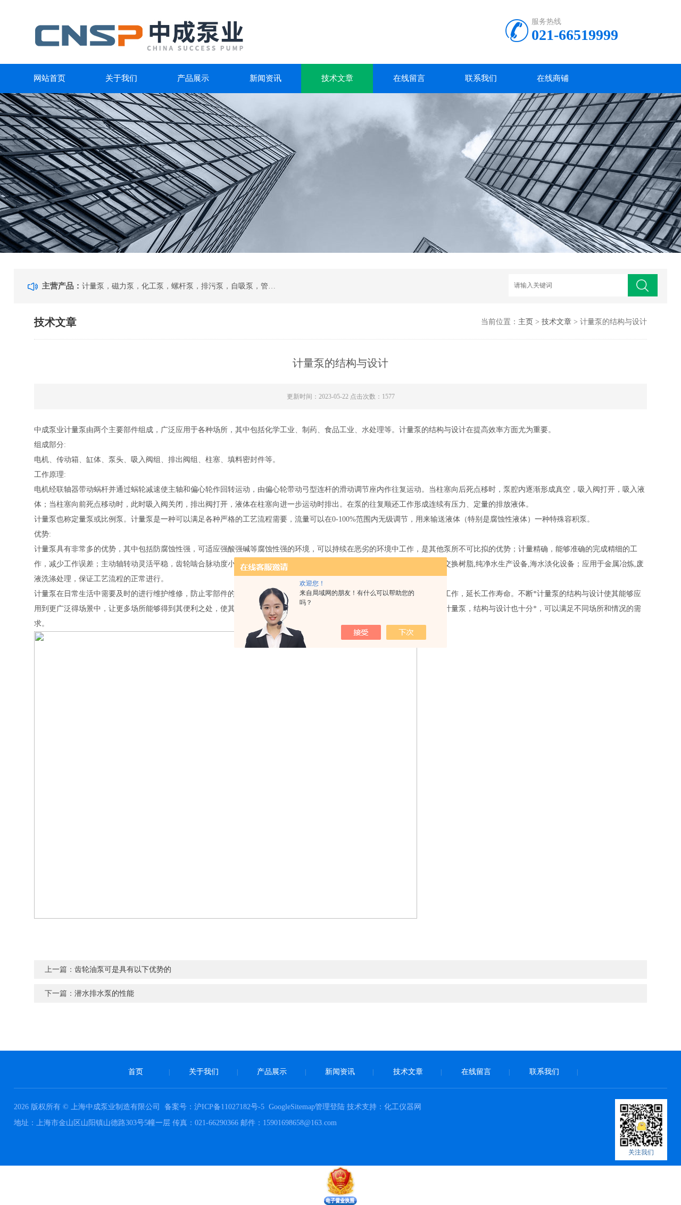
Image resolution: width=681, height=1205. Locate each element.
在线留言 (409, 78)
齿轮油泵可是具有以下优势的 (122, 969)
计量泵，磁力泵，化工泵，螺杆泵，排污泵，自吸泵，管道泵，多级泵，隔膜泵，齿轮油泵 (181, 286)
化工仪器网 (402, 1107)
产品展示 (193, 78)
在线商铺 (553, 78)
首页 (135, 1072)
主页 (525, 322)
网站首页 (49, 78)
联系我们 (481, 78)
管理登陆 (330, 1107)
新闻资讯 (265, 78)
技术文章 (337, 78)
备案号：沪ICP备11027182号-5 (215, 1107)
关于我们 (121, 78)
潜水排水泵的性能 (104, 993)
